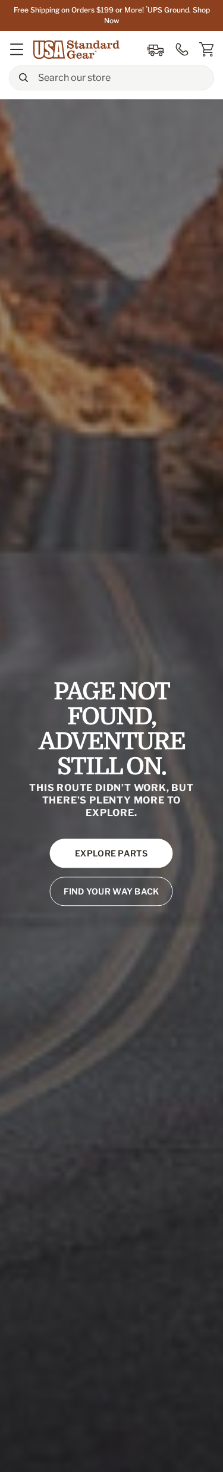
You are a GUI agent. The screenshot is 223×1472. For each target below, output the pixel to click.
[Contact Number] (182, 49)
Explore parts (112, 854)
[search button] (23, 78)
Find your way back (111, 892)
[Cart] (206, 49)
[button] (16, 49)
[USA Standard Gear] (78, 49)
